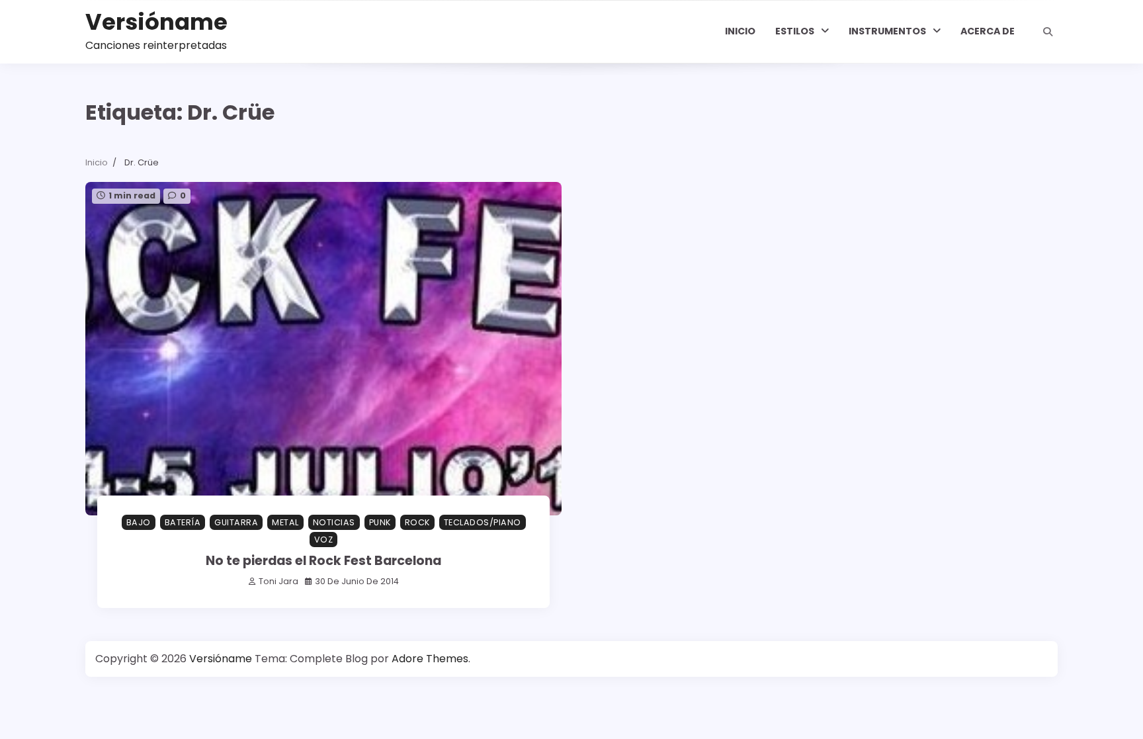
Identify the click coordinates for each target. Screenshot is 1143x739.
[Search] (1048, 32)
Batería (183, 522)
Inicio (740, 31)
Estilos (794, 31)
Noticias (334, 522)
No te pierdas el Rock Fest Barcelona (323, 561)
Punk (380, 522)
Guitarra (236, 522)
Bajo (138, 522)
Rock (417, 522)
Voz (323, 539)
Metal (285, 522)
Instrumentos (887, 31)
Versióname (156, 22)
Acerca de (987, 31)
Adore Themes (430, 658)
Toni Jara (278, 581)
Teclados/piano (482, 522)
